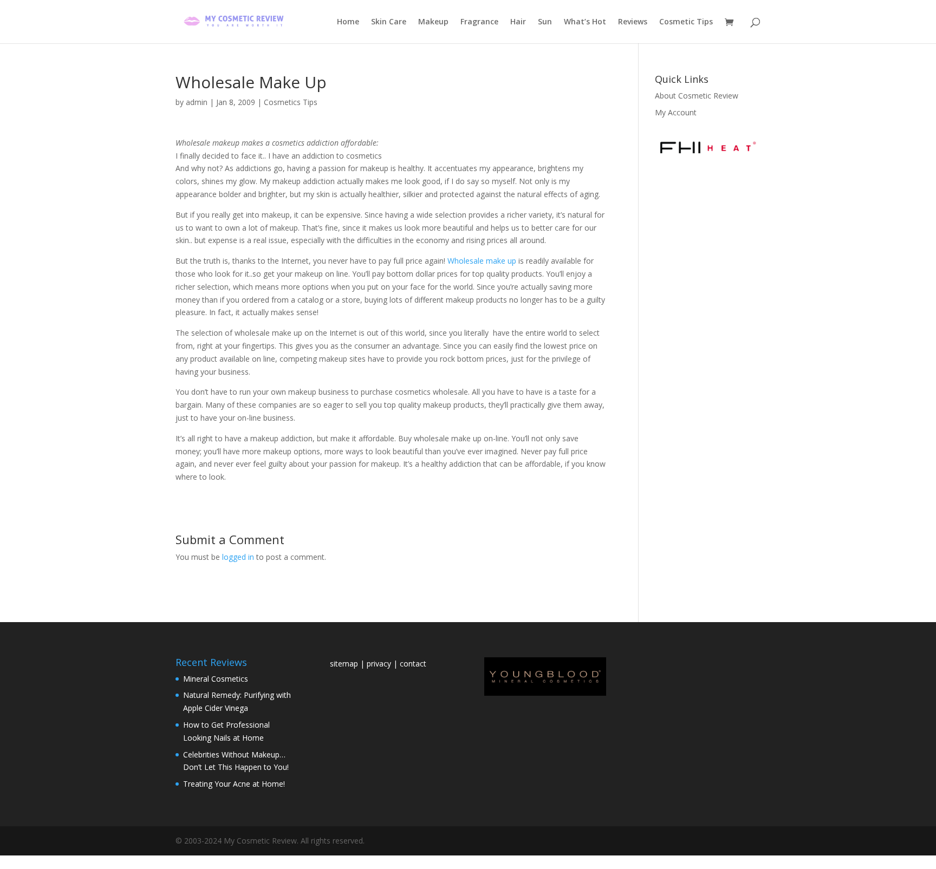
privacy (379, 663)
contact (413, 663)
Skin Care (388, 22)
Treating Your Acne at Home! (234, 784)
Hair (518, 22)
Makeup (433, 22)
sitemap (345, 663)
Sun (545, 22)
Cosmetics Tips (290, 102)
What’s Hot (585, 22)
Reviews (632, 22)
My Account (676, 112)
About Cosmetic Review (696, 95)
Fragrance (479, 22)
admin (196, 102)
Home (348, 22)
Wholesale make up (481, 261)
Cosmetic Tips (686, 22)
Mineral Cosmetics (215, 679)
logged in (238, 557)
